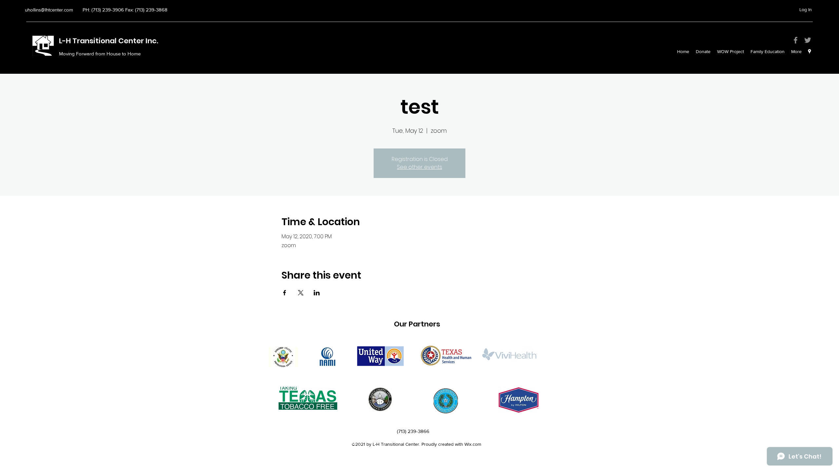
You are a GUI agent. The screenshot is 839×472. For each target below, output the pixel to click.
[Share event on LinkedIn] (317, 292)
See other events (419, 167)
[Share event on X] (301, 292)
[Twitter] (807, 40)
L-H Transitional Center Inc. (109, 41)
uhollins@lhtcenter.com (49, 9)
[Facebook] (795, 40)
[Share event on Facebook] (285, 292)
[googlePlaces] (809, 51)
